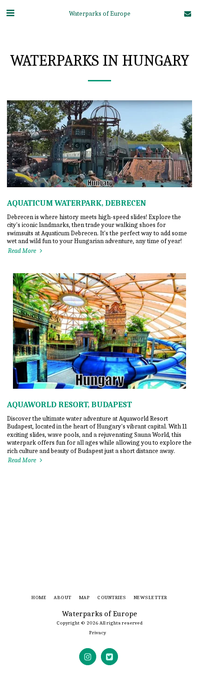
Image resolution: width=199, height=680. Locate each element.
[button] (10, 13)
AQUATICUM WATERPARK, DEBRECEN (76, 203)
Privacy (97, 633)
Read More (22, 251)
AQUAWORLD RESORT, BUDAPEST (69, 404)
